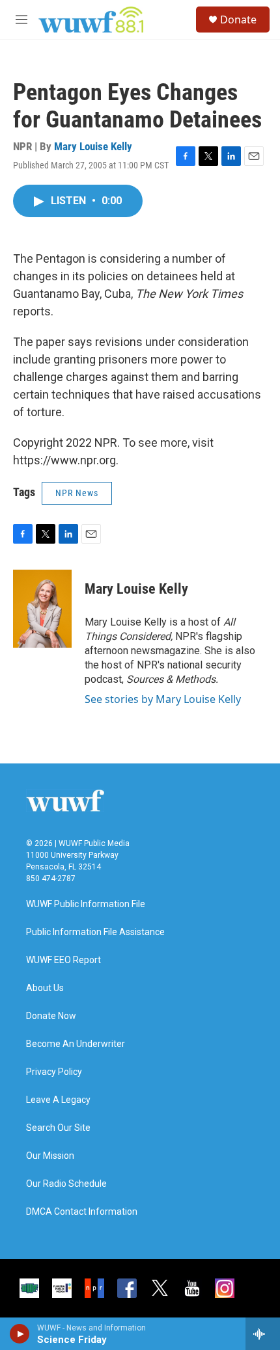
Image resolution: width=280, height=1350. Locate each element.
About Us (45, 988)
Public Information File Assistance (95, 932)
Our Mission (50, 1156)
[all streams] (262, 1333)
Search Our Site (58, 1128)
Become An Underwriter (75, 1044)
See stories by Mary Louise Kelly (163, 699)
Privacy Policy (54, 1072)
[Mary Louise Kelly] (42, 609)
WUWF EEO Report (63, 960)
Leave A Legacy (58, 1100)
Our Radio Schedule (66, 1184)
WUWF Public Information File (85, 904)
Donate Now (51, 1016)
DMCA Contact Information (81, 1212)
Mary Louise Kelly (93, 146)
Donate (238, 19)
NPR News (76, 493)
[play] (20, 1333)
